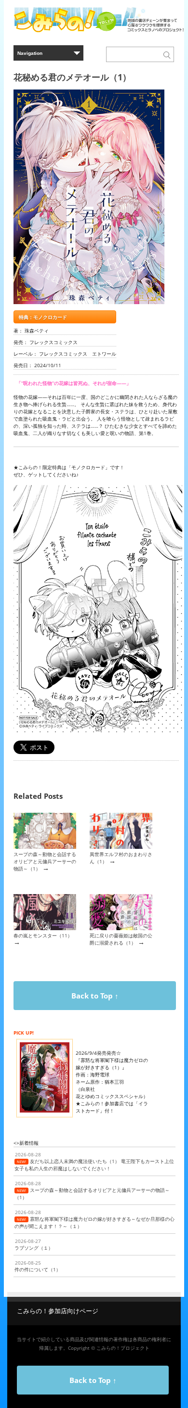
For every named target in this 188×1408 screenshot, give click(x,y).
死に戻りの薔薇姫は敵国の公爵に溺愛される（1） (121, 939)
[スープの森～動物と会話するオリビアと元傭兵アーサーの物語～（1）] (44, 847)
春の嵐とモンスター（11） (42, 935)
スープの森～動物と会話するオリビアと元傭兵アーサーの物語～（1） (44, 861)
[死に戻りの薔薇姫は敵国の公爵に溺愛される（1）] (121, 928)
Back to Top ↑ (95, 995)
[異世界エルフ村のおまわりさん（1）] (121, 847)
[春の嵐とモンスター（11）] (44, 928)
